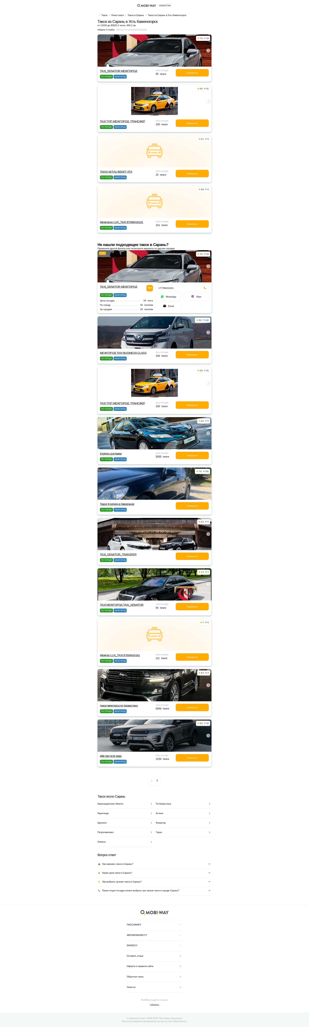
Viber (198, 296)
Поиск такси (117, 15)
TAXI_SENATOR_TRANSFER (118, 554)
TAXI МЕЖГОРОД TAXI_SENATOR (121, 604)
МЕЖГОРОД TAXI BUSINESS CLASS (123, 353)
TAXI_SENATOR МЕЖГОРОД (118, 71)
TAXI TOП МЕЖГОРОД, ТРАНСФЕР (122, 121)
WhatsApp (171, 296)
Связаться (192, 72)
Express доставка (111, 453)
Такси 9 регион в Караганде (117, 504)
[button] (151, 64)
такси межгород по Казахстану (119, 705)
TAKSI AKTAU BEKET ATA (116, 171)
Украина (154, 1005)
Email (171, 306)
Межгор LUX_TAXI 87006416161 (120, 655)
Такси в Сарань (136, 15)
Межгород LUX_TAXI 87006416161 (121, 222)
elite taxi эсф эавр (111, 756)
